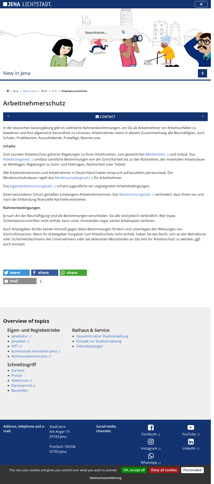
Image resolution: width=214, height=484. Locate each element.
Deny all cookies (164, 470)
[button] (16, 273)
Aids (54, 91)
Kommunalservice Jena (29, 356)
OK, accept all (134, 470)
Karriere (17, 370)
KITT (14, 346)
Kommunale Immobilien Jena (34, 351)
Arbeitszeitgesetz (16, 159)
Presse (16, 375)
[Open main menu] (201, 4)
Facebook (149, 434)
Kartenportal (21, 385)
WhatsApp (149, 462)
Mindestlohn (156, 154)
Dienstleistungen (89, 346)
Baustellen (19, 390)
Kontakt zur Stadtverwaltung (98, 341)
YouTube (189, 434)
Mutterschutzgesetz (135, 194)
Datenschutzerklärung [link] (105, 478)
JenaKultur (19, 336)
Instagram (149, 448)
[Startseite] (7, 91)
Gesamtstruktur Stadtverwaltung (102, 336)
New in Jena (16, 73)
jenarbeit (18, 341)
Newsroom (20, 380)
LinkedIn (189, 448)
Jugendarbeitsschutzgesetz (31, 186)
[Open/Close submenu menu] (202, 73)
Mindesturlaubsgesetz (72, 177)
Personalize (192, 470)
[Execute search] (123, 32)
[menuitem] (34, 343)
